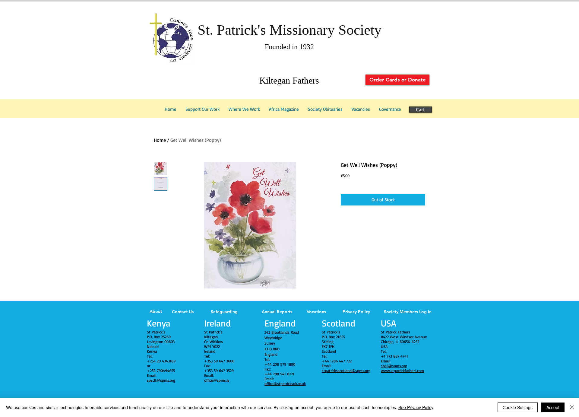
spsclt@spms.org (161, 380)
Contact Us (183, 311)
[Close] (571, 407)
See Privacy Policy (415, 407)
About (156, 311)
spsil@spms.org (394, 365)
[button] (390, 109)
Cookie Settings (518, 407)
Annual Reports (277, 311)
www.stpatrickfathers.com (402, 370)
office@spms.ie (216, 380)
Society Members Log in (408, 311)
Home (160, 140)
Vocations (316, 311)
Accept (552, 407)
